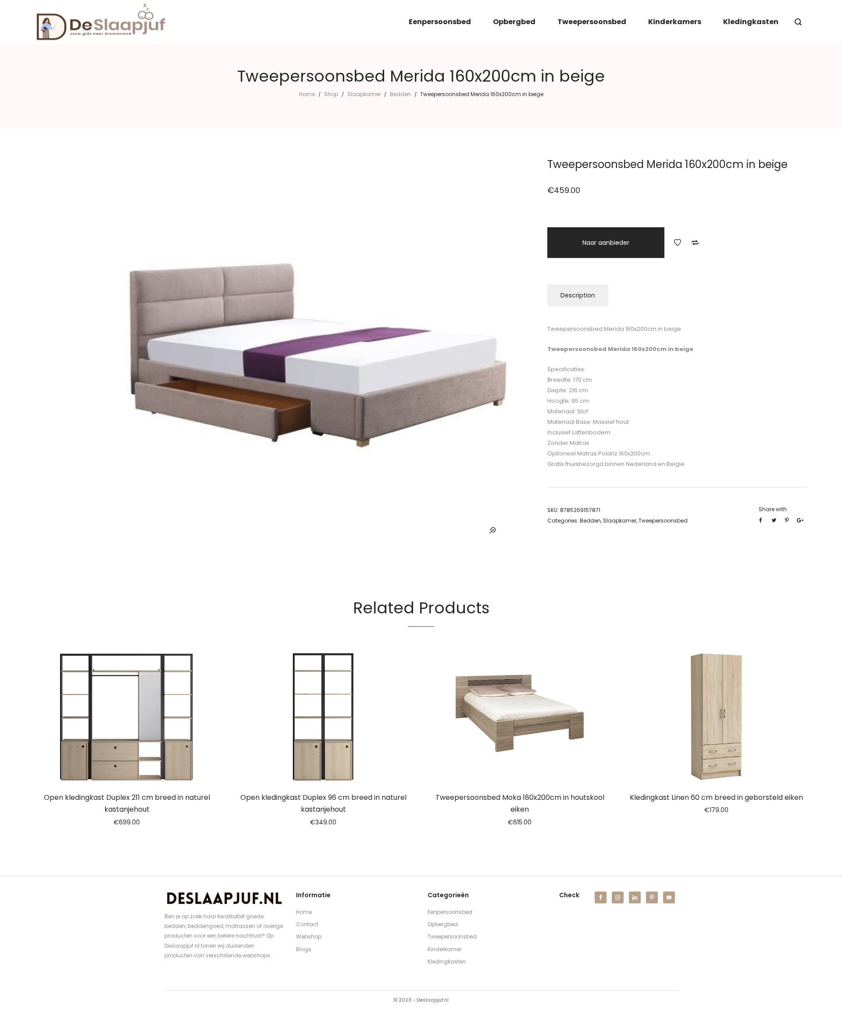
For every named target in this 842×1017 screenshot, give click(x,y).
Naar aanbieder (605, 242)
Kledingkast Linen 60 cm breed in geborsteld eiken (716, 797)
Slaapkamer (364, 94)
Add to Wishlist (677, 243)
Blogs (303, 949)
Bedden (400, 94)
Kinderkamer (444, 949)
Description (577, 295)
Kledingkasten (447, 961)
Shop (331, 94)
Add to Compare (695, 243)
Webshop (308, 936)
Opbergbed (443, 924)
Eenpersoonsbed (450, 912)
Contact (307, 924)
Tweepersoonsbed (663, 520)
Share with (773, 509)
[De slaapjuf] (101, 22)
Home (307, 94)
